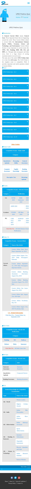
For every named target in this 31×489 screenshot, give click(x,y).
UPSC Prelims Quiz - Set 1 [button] (9, 72)
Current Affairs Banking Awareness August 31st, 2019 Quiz (20, 282)
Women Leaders (21, 400)
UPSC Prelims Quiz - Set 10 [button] (10, 137)
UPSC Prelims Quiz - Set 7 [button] (9, 115)
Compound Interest (22, 373)
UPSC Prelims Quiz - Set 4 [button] (9, 93)
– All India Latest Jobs (15, 348)
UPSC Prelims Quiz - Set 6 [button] (9, 108)
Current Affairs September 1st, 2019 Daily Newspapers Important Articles (20, 265)
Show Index (24, 466)
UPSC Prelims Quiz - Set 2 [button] (9, 79)
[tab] (15, 72)
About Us (11, 481)
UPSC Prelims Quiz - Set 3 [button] (9, 86)
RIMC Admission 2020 (21, 200)
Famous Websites (21, 459)
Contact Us (20, 483)
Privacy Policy (12, 483)
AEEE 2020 (14, 206)
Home (6, 481)
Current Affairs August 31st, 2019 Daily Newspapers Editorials (20, 257)
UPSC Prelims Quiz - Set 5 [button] (9, 100)
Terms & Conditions (20, 481)
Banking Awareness (22, 379)
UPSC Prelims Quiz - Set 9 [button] (9, 129)
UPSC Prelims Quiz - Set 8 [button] (9, 122)
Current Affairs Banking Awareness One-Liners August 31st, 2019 (20, 274)
